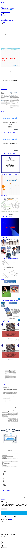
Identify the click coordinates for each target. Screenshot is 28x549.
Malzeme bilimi (6, 24)
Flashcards (3, 12)
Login (2, 7)
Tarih (13, 20)
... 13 (4, 484)
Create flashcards (11, 8)
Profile (2, 17)
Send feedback (4, 509)
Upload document (4, 8)
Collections (7, 12)
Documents (3, 490)
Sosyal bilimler (20, 19)
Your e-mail (3, 532)
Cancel (2, 547)
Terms (5, 499)
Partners (5, 495)
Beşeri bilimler (9, 20)
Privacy (2, 499)
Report (2, 495)
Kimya (4, 23)
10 (3, 483)
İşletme (24, 19)
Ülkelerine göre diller (5, 19)
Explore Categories (4, 2)
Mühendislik (3, 20)
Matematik (12, 19)
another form (12, 519)
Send (6, 547)
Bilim (15, 19)
